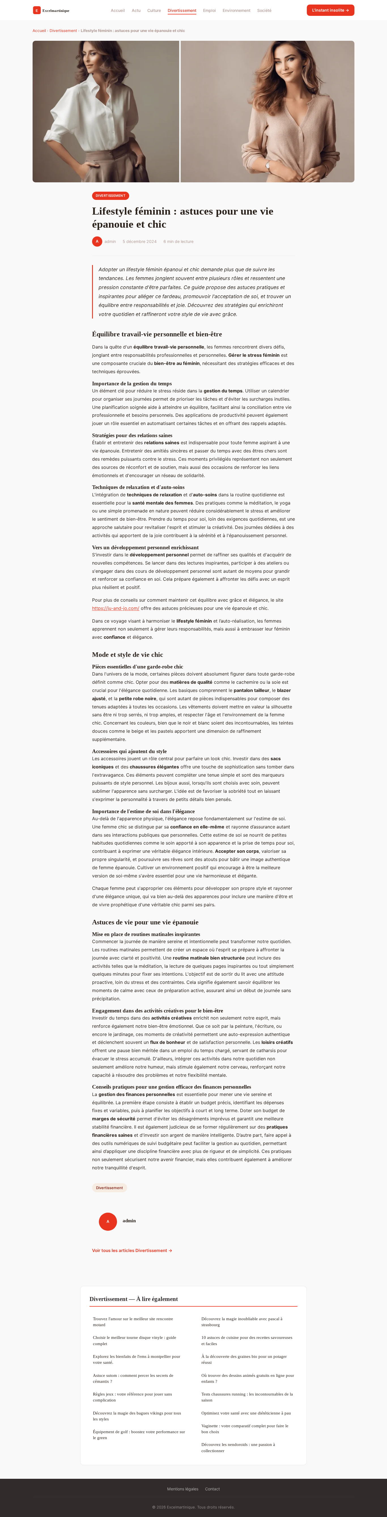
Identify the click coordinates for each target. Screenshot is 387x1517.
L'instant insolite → (330, 10)
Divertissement (182, 10)
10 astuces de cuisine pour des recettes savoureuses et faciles (246, 1340)
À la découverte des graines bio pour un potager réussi (244, 1359)
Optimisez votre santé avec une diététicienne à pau (246, 1413)
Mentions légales (182, 1488)
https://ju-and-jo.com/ (115, 608)
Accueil (118, 10)
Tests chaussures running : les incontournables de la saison (247, 1397)
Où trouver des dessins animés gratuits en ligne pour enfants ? (247, 1378)
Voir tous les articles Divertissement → (132, 1250)
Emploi (209, 10)
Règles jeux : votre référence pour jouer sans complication (132, 1397)
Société (264, 10)
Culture (154, 10)
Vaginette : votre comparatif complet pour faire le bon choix (244, 1428)
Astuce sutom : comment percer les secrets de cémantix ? (133, 1378)
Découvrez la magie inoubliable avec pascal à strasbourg (241, 1321)
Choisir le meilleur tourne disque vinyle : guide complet (134, 1340)
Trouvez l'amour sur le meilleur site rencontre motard (133, 1321)
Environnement (236, 10)
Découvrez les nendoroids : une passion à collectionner (238, 1447)
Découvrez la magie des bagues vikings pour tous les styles (137, 1416)
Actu (136, 10)
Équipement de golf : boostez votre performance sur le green (139, 1434)
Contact (212, 1488)
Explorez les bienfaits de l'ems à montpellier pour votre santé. (136, 1359)
